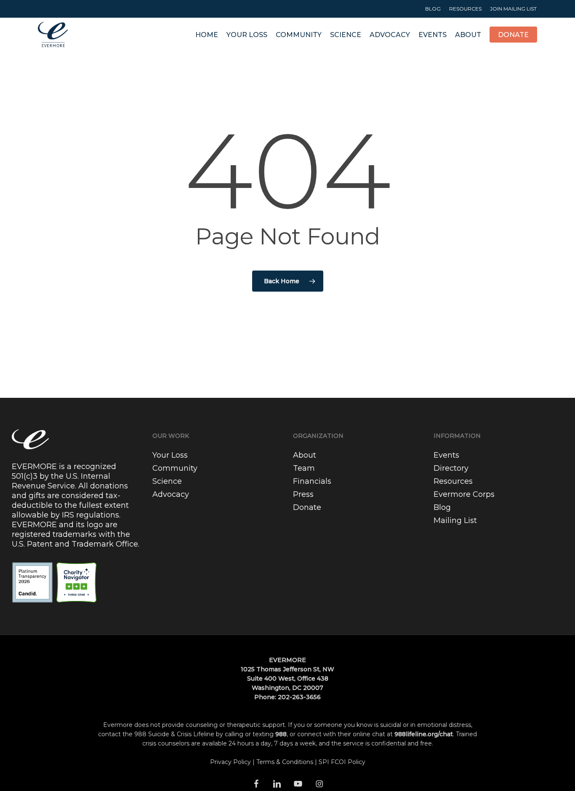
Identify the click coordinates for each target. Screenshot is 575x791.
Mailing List (455, 520)
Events (446, 455)
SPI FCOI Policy (342, 762)
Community (174, 468)
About (304, 455)
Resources (453, 481)
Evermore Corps (464, 494)
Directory (451, 468)
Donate (307, 507)
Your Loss (170, 455)
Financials (312, 481)
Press (303, 494)
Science (167, 481)
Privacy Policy (230, 762)
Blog (442, 507)
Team (304, 468)
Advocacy (170, 494)
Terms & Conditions (284, 762)
